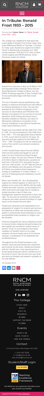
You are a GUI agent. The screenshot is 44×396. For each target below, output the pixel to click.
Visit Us (22, 311)
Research (22, 314)
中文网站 (22, 323)
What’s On (22, 333)
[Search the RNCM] (4, 4)
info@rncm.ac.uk (23, 355)
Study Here (22, 305)
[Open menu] (22, 13)
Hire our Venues (22, 339)
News (21, 32)
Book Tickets (22, 336)
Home (15, 32)
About (22, 308)
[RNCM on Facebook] (15, 295)
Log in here (22, 367)
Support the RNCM (22, 320)
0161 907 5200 (23, 353)
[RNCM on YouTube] (24, 295)
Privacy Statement (24, 394)
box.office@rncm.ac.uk (22, 358)
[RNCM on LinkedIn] (19, 295)
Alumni (22, 317)
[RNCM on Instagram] (28, 295)
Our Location (22, 290)
